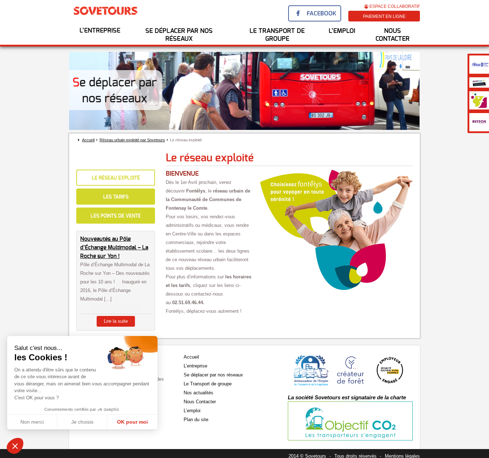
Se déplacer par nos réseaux (179, 35)
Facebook (321, 13)
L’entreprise (99, 31)
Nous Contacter (393, 35)
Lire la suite (116, 321)
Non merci (32, 422)
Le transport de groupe (277, 35)
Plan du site (196, 419)
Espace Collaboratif (394, 6)
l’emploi (342, 31)
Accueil (88, 140)
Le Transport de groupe (208, 383)
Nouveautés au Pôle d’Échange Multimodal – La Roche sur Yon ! (114, 247)
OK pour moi (132, 422)
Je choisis (82, 422)
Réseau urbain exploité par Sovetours (132, 140)
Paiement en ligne (384, 16)
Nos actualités (198, 392)
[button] (15, 445)
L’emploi (192, 410)
